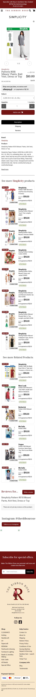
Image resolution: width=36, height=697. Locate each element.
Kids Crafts (4, 659)
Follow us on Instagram (11, 524)
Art (2, 641)
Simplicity (5, 69)
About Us (22, 635)
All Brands (4, 662)
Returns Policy (24, 641)
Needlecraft (5, 638)
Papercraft (4, 643)
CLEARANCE (5, 632)
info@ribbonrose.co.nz (18, 612)
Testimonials (23, 668)
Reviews (18, 130)
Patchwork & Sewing (8, 649)
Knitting (3, 635)
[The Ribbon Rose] (16, 10)
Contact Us (23, 632)
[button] (1, 10)
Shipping (18, 126)
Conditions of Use (25, 646)
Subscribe (30, 572)
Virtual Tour (23, 659)
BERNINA (4, 646)
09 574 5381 (19, 6)
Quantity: (18, 102)
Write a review (28, 492)
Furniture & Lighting (7, 652)
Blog (20, 666)
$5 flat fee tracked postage (18, 4)
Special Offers (6, 665)
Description (18, 122)
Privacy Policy (23, 643)
